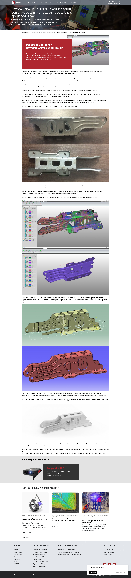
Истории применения (47, 32)
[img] (82, 2)
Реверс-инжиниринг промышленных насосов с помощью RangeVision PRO (34, 518)
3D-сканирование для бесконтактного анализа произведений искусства (65, 520)
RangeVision (25, 32)
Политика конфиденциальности (42, 575)
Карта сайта (18, 575)
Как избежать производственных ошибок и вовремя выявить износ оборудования (93, 520)
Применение (34, 32)
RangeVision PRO (55, 468)
